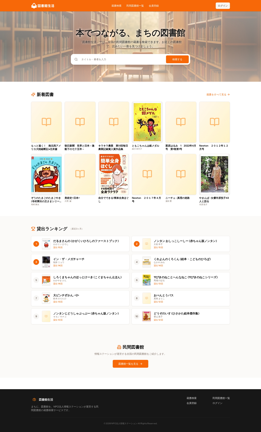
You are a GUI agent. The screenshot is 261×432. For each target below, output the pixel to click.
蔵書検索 (116, 5)
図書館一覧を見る (128, 363)
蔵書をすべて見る (216, 94)
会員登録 (154, 5)
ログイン (223, 5)
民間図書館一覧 (135, 5)
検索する (177, 59)
